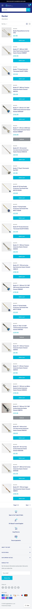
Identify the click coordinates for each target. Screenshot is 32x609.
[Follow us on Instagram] (9, 587)
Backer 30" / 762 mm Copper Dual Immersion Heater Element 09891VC (21, 489)
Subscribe (7, 578)
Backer (15, 28)
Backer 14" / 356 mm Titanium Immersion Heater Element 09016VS (21, 247)
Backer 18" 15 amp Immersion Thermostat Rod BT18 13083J (21, 227)
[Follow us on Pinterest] (12, 587)
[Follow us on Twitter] (6, 587)
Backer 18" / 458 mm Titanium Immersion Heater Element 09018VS (21, 347)
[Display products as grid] (29, 24)
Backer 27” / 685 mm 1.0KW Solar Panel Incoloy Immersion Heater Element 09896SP (21, 51)
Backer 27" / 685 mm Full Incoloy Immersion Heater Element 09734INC (21, 468)
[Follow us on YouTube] (15, 587)
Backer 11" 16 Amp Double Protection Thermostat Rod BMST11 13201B (20, 307)
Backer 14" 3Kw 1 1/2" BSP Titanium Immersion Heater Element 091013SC (20, 327)
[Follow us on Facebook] (3, 587)
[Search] (28, 10)
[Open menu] (2, 5)
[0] (29, 5)
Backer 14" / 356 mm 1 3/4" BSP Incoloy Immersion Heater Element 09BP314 (21, 408)
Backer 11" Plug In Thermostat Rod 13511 (21, 169)
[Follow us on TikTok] (18, 587)
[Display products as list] (27, 24)
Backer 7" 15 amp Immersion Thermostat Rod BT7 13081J (20, 70)
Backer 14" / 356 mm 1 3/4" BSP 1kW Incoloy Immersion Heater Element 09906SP (21, 287)
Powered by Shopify (6, 605)
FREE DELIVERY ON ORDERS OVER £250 (16, 1)
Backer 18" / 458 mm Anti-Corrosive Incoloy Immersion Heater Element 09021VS (20, 428)
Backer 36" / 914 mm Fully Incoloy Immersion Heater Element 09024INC (20, 448)
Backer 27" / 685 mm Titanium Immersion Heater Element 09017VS (21, 89)
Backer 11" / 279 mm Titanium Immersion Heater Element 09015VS (21, 368)
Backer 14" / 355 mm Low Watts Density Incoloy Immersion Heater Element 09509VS (21, 388)
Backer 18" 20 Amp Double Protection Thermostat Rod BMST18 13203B (20, 188)
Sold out (22, 139)
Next (27, 505)
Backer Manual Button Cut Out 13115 (21, 31)
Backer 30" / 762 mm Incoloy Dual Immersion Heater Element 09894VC (21, 267)
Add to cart (22, 40)
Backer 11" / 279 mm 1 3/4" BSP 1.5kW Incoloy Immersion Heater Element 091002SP (21, 109)
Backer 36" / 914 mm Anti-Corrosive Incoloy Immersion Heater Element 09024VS (20, 150)
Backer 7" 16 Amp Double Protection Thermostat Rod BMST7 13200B (20, 208)
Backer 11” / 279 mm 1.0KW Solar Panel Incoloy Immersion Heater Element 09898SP (21, 129)
